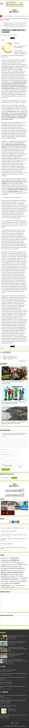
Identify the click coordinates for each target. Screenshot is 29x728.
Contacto (23, 726)
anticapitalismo (6, 562)
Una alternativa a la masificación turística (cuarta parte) (16, 654)
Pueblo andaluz (9, 583)
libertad (25, 578)
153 (16, 710)
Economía (12, 574)
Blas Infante (20, 562)
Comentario (4, 436)
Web (3, 458)
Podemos (18, 581)
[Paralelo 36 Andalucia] (14, 4)
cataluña (14, 564)
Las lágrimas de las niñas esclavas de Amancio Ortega (14, 534)
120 (8, 717)
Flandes (3, 61)
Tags (22, 528)
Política (23, 581)
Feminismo (19, 576)
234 (9, 706)
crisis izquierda (12, 566)
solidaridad (11, 587)
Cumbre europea (7, 352)
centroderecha (5, 64)
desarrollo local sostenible (13, 570)
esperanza (4, 576)
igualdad (15, 578)
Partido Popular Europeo (15, 63)
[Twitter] (15, 522)
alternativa (14, 558)
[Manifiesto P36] (3, 711)
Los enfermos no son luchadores (9, 531)
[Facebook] (13, 522)
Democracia (8, 18)
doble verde (5, 572)
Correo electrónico (6, 454)
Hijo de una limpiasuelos (7, 543)
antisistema (14, 562)
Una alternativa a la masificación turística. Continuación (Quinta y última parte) (17, 649)
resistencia (4, 587)
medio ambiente (5, 579)
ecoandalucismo (17, 572)
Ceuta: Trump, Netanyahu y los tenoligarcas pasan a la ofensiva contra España (14, 422)
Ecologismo (5, 574)
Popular (3, 528)
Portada (2, 18)
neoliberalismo (23, 579)
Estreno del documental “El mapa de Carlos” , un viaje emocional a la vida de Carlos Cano (10, 357)
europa (9, 576)
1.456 (10, 698)
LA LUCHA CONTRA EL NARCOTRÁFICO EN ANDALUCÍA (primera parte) (14, 402)
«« (15, 188)
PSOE (2, 583)
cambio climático (6, 564)
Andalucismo (5, 560)
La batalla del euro (22, 360)
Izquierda (20, 578)
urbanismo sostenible (19, 587)
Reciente (9, 528)
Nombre (4, 449)
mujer (19, 579)
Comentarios (16, 528)
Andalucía (14, 560)
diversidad (22, 570)
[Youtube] (18, 522)
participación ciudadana (8, 581)
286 (9, 703)
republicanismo (20, 585)
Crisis (18, 564)
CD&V (23, 60)
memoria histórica (14, 579)
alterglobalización (5, 558)
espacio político (19, 574)
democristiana (18, 61)
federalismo (13, 576)
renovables (12, 585)
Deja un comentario (7, 35)
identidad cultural (7, 578)
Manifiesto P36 (11, 709)
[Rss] (10, 522)
